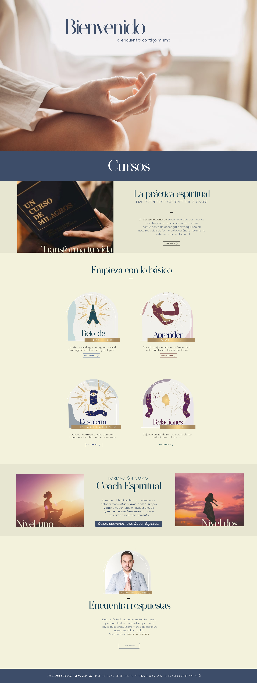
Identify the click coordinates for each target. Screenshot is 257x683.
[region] (91, 324)
